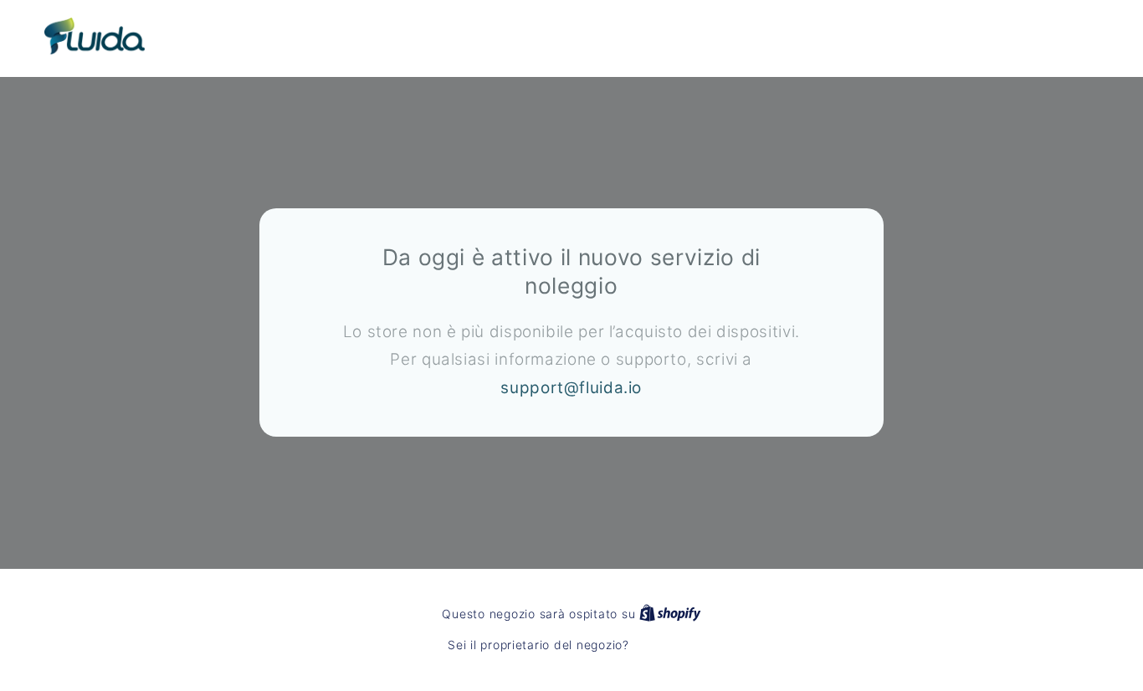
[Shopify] (670, 614)
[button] (989, 36)
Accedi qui (664, 645)
